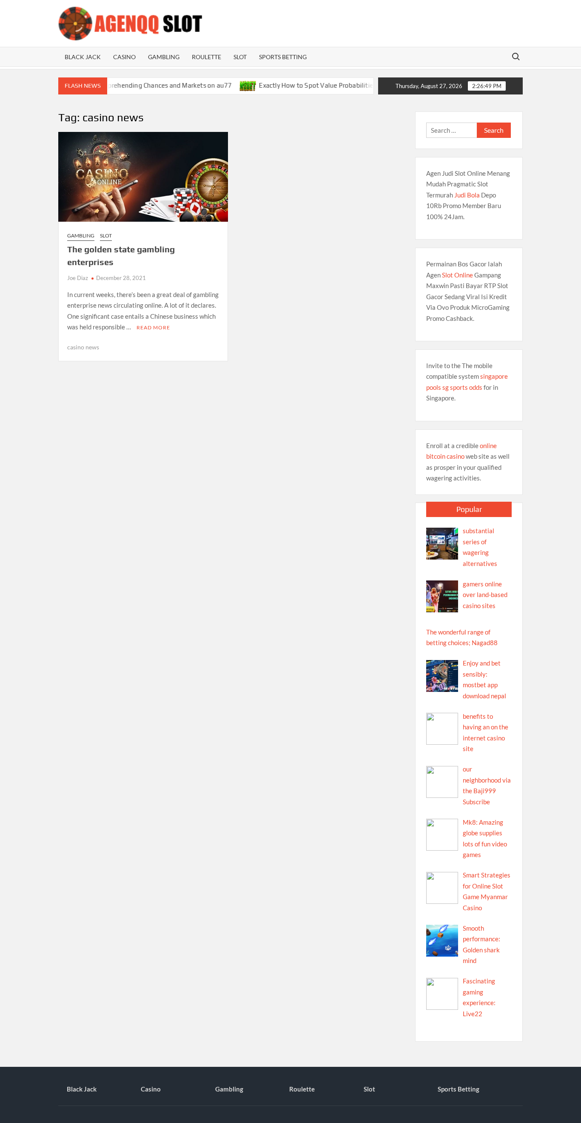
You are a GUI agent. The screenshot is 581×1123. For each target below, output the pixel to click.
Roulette (206, 56)
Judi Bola (467, 195)
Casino (124, 56)
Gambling (163, 56)
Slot (240, 56)
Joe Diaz (77, 277)
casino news (83, 347)
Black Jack (83, 56)
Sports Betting (283, 56)
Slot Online (457, 275)
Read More (153, 327)
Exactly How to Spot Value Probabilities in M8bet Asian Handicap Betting (347, 85)
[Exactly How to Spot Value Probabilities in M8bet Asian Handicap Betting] (229, 85)
